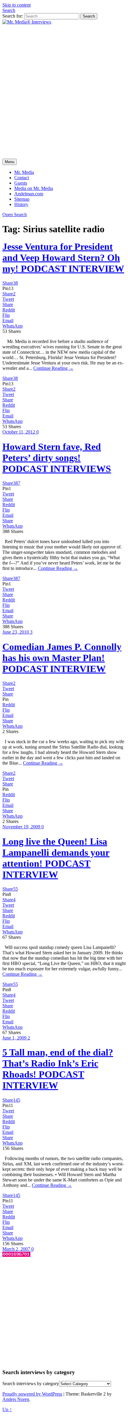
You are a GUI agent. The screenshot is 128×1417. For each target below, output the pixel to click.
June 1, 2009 (15, 1037)
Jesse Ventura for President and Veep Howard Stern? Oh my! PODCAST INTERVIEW (63, 257)
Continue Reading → (53, 368)
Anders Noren (15, 1399)
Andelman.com (28, 193)
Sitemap (21, 199)
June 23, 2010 (16, 632)
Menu (9, 162)
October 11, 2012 (19, 431)
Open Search (14, 214)
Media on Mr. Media (33, 188)
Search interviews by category (30, 1383)
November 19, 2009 (21, 826)
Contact (21, 177)
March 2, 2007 (16, 1248)
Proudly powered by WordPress (32, 1393)
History (21, 204)
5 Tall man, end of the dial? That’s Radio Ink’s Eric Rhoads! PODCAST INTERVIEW (57, 1069)
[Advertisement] (64, 92)
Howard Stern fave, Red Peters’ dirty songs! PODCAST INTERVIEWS (56, 457)
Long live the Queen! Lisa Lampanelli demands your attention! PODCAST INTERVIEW (56, 858)
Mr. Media (24, 172)
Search (8, 10)
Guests (20, 182)
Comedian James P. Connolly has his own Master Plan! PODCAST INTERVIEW (61, 657)
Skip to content (16, 4)
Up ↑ (7, 1409)
